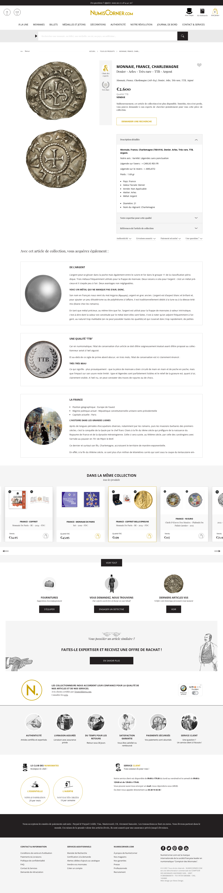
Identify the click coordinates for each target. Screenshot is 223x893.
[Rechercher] (182, 36)
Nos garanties (120, 860)
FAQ (22, 864)
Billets (53, 24)
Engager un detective (111, 609)
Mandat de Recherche (77, 853)
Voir (173, 609)
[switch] (195, 693)
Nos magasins (120, 857)
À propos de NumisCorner (125, 853)
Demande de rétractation (31, 872)
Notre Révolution (141, 24)
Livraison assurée (144, 238)
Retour (27, 51)
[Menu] (201, 686)
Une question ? (193, 238)
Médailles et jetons (74, 24)
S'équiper (49, 609)
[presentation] (5, 551)
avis (66, 694)
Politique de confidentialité (32, 860)
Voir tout (111, 562)
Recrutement (120, 872)
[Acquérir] (98, 536)
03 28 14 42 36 (125, 2)
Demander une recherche (137, 121)
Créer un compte (74, 868)
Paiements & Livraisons (30, 857)
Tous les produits (107, 51)
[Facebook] (163, 848)
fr (7, 12)
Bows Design (178, 880)
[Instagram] (180, 848)
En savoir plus (111, 660)
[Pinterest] (174, 848)
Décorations (98, 24)
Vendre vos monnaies (77, 864)
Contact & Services (193, 24)
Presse (117, 864)
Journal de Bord (167, 24)
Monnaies (39, 24)
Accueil (92, 51)
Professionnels (120, 868)
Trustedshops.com (82, 691)
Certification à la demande (79, 857)
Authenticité (118, 24)
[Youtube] (186, 848)
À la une (23, 24)
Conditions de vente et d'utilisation (36, 853)
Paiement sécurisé (169, 238)
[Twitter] (169, 848)
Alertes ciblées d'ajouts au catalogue (83, 860)
